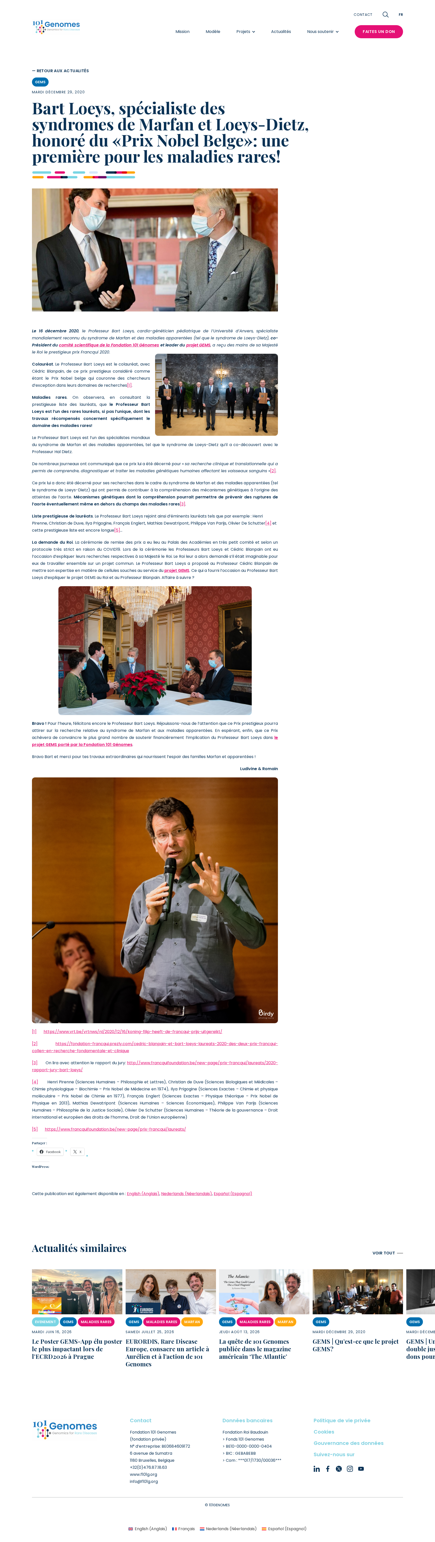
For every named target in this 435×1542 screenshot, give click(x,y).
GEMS (40, 82)
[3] (182, 504)
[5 (116, 530)
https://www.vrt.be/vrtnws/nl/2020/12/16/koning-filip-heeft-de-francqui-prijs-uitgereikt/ (133, 1032)
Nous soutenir (320, 31)
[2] (273, 471)
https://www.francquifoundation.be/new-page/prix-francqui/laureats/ (115, 1129)
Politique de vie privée (342, 1420)
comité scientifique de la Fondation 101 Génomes (109, 345)
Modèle (213, 31)
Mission (182, 31)
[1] (129, 385)
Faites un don (379, 31)
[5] (35, 1129)
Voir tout (384, 1253)
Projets (243, 31)
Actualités (281, 31)
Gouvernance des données (349, 1443)
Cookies (324, 1431)
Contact (363, 14)
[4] (268, 523)
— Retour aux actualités (60, 71)
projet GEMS (198, 345)
